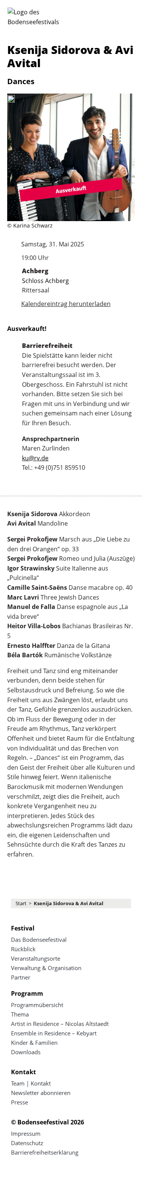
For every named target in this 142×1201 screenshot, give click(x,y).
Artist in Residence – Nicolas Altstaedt (60, 1023)
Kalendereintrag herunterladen (66, 304)
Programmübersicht (37, 1005)
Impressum (26, 1133)
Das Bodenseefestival (39, 939)
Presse (19, 1102)
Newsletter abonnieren (40, 1092)
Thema (20, 1014)
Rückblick (23, 949)
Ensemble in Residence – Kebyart (54, 1033)
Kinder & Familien (34, 1042)
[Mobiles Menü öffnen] (126, 15)
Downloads (26, 1052)
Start (21, 903)
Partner (20, 977)
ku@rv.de (35, 458)
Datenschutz (27, 1143)
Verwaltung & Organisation (46, 968)
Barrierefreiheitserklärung (44, 1152)
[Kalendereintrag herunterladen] (11, 304)
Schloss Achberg (45, 281)
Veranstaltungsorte (35, 958)
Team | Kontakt (31, 1083)
